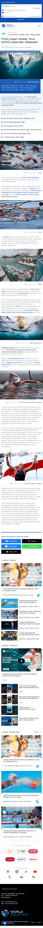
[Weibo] (22, 877)
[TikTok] (26, 871)
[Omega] (10, 859)
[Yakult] (33, 859)
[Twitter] (10, 877)
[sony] (21, 859)
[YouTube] (34, 871)
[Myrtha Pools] (21, 851)
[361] (10, 851)
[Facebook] (8, 871)
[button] (11, 541)
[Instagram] (17, 871)
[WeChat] (34, 877)
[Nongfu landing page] (33, 851)
